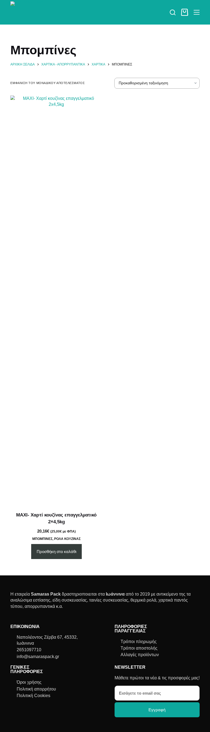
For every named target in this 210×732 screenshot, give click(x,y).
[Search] (173, 12)
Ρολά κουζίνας (67, 539)
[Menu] (197, 12)
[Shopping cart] (184, 12)
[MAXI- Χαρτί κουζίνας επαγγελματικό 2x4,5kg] (56, 300)
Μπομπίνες (42, 539)
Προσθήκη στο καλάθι (56, 551)
